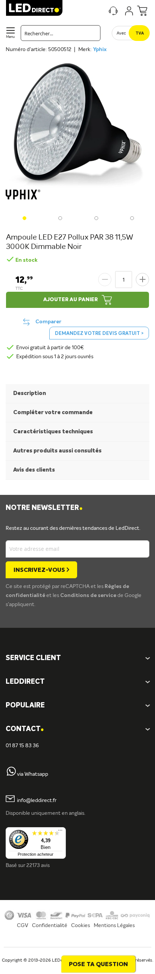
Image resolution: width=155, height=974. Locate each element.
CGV (22, 925)
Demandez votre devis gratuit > (99, 333)
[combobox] (60, 33)
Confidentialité (49, 925)
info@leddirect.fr (36, 800)
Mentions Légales (114, 925)
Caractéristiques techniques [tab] (53, 431)
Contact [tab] (25, 729)
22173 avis (38, 865)
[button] (23, 217)
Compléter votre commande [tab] (53, 412)
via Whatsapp (32, 774)
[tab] (77, 682)
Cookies (80, 925)
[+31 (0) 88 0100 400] (11, 774)
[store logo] (34, 8)
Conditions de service (88, 595)
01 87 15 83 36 (22, 745)
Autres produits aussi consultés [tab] (57, 451)
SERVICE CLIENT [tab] (33, 658)
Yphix (99, 49)
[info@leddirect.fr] (10, 800)
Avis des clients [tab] (34, 470)
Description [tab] (29, 393)
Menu (10, 37)
